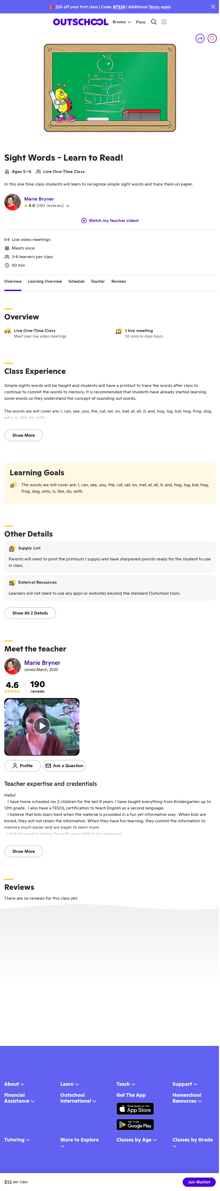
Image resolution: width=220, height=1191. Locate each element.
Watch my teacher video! (114, 220)
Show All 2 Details (30, 613)
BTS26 (119, 6)
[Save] (212, 38)
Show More (23, 435)
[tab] (12, 281)
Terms (154, 6)
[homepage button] (80, 21)
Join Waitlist (199, 1182)
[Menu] (164, 22)
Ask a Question (68, 765)
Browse (119, 22)
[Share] (200, 38)
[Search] (154, 22)
